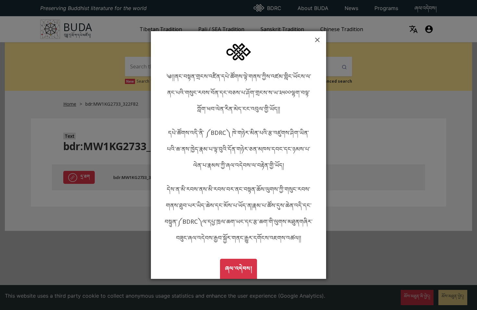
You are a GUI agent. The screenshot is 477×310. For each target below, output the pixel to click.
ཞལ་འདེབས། (241, 268)
